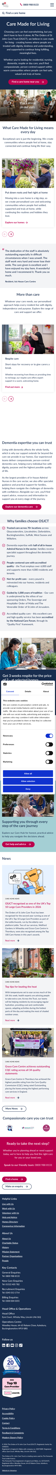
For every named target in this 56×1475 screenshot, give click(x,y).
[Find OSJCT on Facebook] (8, 1346)
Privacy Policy (8, 1409)
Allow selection (28, 781)
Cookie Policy (8, 1418)
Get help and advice (15, 844)
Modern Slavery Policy (12, 1438)
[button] (52, 5)
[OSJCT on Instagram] (16, 1346)
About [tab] (46, 691)
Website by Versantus (9, 1470)
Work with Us (8, 1209)
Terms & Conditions (11, 1428)
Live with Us (8, 1204)
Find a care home (15, 13)
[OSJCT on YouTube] (12, 1346)
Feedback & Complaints (13, 1433)
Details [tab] (28, 691)
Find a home (11, 1179)
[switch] (49, 744)
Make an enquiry (14, 1186)
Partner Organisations (12, 1256)
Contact (6, 1423)
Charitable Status (10, 1243)
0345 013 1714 (13, 1293)
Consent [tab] (10, 691)
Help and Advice (9, 1217)
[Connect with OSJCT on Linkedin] (3, 1346)
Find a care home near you (25, 82)
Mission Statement (11, 1252)
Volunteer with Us (10, 1213)
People (5, 1261)
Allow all (28, 773)
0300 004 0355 (13, 1301)
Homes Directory (10, 1222)
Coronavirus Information (13, 1226)
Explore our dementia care (19, 507)
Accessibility (8, 1414)
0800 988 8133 (43, 1165)
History (5, 1247)
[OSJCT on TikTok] (20, 1346)
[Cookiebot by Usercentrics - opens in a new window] (41, 684)
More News (11, 1109)
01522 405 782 (13, 1284)
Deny (28, 789)
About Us (6, 1239)
